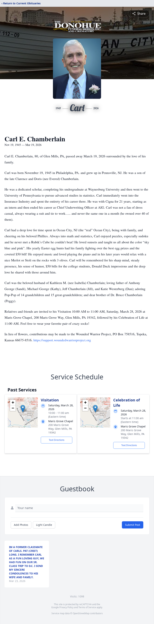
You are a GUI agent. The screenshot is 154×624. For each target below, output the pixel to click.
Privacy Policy (66, 607)
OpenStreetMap (81, 613)
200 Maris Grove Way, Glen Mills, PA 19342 (60, 428)
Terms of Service (87, 607)
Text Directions (56, 440)
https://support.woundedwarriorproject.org (62, 340)
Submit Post (132, 525)
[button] (22, 409)
